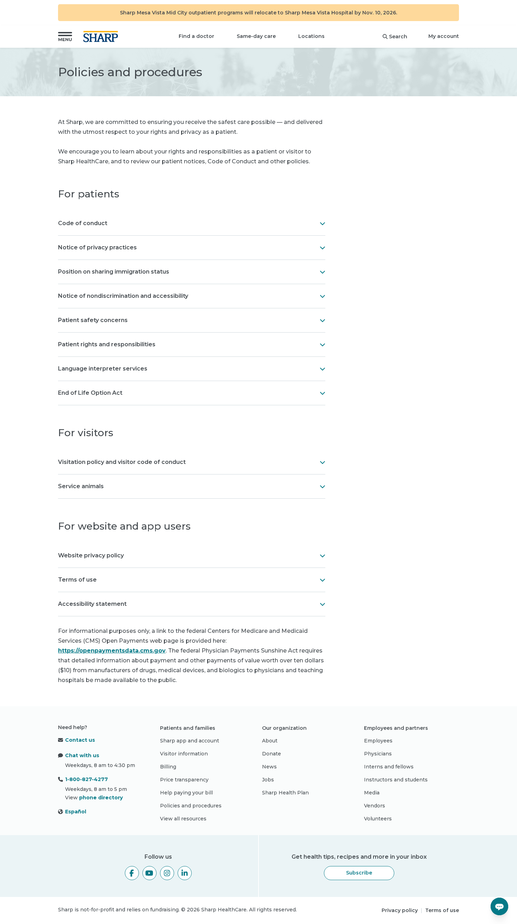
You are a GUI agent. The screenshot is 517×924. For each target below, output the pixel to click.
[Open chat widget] (499, 906)
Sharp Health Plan (285, 792)
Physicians (378, 754)
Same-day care (256, 36)
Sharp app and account (189, 741)
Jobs (268, 779)
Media (371, 792)
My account (443, 36)
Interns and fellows (389, 767)
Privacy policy (400, 910)
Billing (168, 767)
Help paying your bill (186, 792)
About (269, 741)
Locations (311, 36)
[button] (65, 37)
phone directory (101, 797)
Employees (378, 741)
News (269, 767)
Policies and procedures (191, 805)
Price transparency (184, 779)
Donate (271, 754)
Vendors (374, 805)
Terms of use (442, 910)
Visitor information (184, 754)
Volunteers (378, 818)
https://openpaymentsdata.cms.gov (112, 650)
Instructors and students (396, 779)
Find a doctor (196, 36)
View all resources (183, 818)
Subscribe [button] (359, 873)
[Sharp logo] (102, 36)
